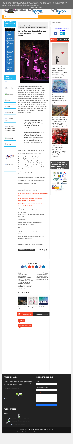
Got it (40, 7)
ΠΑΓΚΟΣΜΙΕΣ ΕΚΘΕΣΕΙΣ (10, 65)
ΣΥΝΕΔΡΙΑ (9, 71)
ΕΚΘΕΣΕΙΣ (9, 54)
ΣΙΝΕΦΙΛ (9, 69)
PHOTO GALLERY (9, 34)
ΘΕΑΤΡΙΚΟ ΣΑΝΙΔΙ (9, 60)
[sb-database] (9, 94)
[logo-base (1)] (9, 138)
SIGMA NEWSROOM (10, 36)
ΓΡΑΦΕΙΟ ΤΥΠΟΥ (9, 49)
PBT (27, 431)
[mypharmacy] (9, 112)
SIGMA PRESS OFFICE (25, 25)
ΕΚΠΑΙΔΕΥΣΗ (10, 56)
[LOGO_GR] (8, 144)
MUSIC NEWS (10, 31)
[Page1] (48, 13)
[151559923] (9, 158)
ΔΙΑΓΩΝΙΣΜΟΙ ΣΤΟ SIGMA (10, 52)
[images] (7, 100)
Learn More (34, 7)
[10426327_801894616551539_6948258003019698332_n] (10, 132)
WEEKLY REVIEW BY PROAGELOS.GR (10, 43)
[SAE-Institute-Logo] (10, 120)
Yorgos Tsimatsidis (53, 431)
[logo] (7, 81)
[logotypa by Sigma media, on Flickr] (60, 192)
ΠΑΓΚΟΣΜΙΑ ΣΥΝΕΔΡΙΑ (9, 63)
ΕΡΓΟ (8, 57)
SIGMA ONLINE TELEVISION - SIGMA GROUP (36, 429)
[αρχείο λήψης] (9, 88)
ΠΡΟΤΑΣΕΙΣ (9, 67)
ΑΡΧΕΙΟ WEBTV (8, 47)
